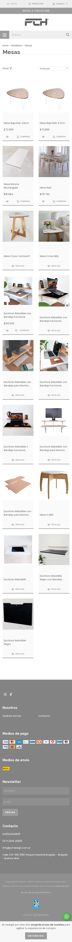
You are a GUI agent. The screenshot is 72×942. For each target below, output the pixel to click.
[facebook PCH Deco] (11, 694)
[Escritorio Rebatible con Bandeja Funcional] (8, 330)
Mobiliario (16, 45)
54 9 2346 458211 (12, 841)
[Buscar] (68, 35)
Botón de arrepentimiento (36, 892)
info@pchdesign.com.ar (16, 848)
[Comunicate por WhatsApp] (66, 916)
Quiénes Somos (12, 716)
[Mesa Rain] (44, 201)
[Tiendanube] (36, 915)
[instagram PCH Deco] (5, 694)
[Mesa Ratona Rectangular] (8, 201)
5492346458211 (11, 834)
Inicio (6, 45)
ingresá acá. (62, 886)
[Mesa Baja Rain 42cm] (8, 136)
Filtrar (6, 68)
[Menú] (4, 35)
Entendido (36, 935)
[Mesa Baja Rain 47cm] (44, 136)
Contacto (44, 716)
